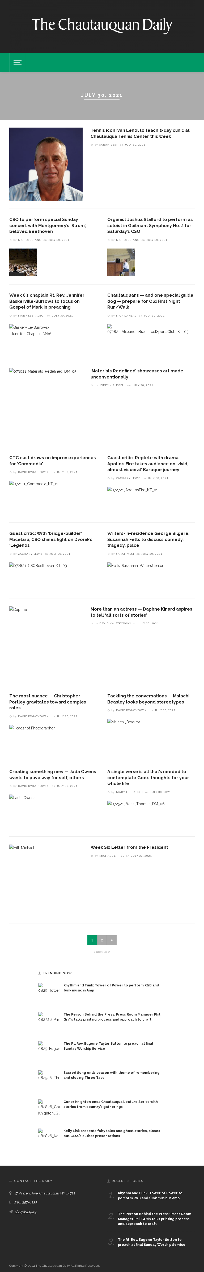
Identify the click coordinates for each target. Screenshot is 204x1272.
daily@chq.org (26, 1212)
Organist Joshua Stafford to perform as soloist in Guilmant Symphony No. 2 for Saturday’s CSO (150, 225)
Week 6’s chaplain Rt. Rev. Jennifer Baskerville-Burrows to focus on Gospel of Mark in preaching (46, 301)
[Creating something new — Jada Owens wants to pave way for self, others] (22, 808)
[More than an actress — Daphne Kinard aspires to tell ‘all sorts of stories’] (18, 641)
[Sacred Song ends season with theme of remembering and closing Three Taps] (49, 1081)
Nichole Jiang (29, 239)
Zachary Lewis (128, 478)
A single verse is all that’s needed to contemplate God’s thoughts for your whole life (148, 777)
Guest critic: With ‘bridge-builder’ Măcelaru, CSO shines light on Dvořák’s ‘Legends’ (50, 539)
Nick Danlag (126, 315)
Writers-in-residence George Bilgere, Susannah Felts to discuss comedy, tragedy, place (148, 539)
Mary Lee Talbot (31, 315)
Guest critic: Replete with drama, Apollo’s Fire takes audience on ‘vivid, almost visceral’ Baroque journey (147, 463)
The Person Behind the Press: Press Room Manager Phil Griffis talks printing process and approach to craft (154, 1219)
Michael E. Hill (111, 855)
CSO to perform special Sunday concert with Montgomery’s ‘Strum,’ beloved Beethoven (47, 225)
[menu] (17, 62)
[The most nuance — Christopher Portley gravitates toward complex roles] (32, 738)
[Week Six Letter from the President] (21, 879)
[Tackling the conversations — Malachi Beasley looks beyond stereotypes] (123, 732)
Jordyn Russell (112, 385)
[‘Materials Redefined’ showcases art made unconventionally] (42, 403)
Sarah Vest (108, 144)
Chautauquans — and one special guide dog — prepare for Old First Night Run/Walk (150, 301)
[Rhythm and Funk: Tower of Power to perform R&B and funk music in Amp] (49, 993)
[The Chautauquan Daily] (102, 26)
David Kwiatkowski (34, 471)
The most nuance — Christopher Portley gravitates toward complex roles (47, 701)
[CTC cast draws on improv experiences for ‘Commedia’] (33, 494)
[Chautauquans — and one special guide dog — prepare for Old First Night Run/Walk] (148, 338)
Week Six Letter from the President (129, 847)
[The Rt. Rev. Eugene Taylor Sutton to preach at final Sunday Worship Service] (49, 1051)
